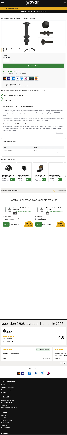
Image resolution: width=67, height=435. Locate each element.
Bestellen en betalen (6, 385)
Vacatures (4, 425)
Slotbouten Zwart (16, 14)
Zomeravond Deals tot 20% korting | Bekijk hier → (33, 11)
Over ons (3, 415)
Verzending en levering (7, 387)
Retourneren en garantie (7, 389)
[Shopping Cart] (65, 3)
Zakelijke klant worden (7, 400)
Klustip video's (5, 422)
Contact (3, 392)
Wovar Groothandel (6, 402)
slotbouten (57, 112)
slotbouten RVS (13, 130)
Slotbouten (6, 14)
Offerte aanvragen (6, 405)
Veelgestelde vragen (6, 420)
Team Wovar (4, 418)
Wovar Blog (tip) (5, 427)
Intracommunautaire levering (9, 407)
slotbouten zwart (27, 128)
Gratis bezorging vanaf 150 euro (34, 8)
